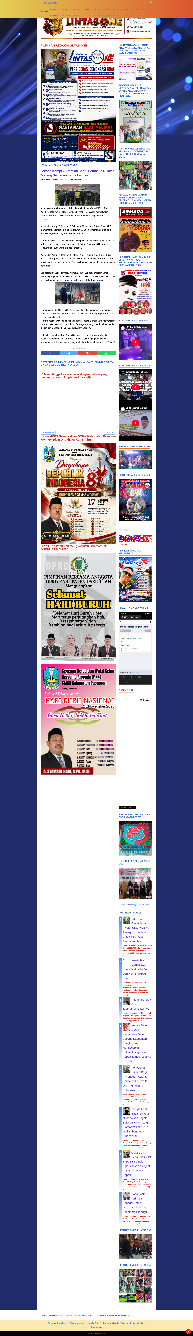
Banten (54, 15)
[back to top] (188, 1331)
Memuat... (125, 530)
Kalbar (77, 15)
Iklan (65, 9)
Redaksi (54, 9)
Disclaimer (96, 1327)
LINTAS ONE (50, 3)
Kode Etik (93, 1323)
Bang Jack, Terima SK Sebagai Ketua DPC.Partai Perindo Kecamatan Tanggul (135, 1203)
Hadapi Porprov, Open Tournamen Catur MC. (137, 1004)
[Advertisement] (135, 724)
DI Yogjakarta (121, 9)
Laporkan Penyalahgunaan (134, 904)
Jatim (88, 9)
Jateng (97, 9)
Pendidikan (126, 15)
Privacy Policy (137, 1323)
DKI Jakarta (138, 9)
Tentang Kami (77, 1323)
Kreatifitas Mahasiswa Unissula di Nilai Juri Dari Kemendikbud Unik (135, 969)
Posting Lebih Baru (48, 432)
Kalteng (66, 15)
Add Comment (75, 180)
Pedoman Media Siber (114, 1323)
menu (138, 15)
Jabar (107, 9)
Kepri (87, 15)
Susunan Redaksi (56, 1323)
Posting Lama (110, 432)
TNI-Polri (76, 9)
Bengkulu (98, 15)
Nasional (112, 15)
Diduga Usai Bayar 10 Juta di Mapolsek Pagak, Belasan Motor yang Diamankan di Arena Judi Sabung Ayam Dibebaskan (136, 1122)
